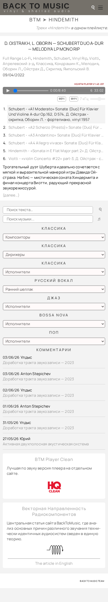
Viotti (94, 58)
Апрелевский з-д (18, 63)
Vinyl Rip (79, 58)
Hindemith (42, 58)
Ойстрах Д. (34, 69)
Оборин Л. (12, 69)
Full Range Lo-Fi (17, 58)
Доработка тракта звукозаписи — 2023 (38, 362)
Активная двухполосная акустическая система (46, 444)
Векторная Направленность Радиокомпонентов (54, 511)
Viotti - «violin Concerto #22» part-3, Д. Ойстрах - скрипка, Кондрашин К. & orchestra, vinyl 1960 (56, 158)
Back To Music (36, 6)
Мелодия (89, 63)
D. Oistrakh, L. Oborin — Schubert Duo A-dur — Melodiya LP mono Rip (54, 46)
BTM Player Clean (54, 459)
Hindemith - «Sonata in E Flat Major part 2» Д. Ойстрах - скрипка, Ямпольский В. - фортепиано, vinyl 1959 (56, 150)
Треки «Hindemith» (53, 27)
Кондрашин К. (67, 63)
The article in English (54, 563)
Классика (44, 63)
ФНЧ (74, 98)
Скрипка (53, 69)
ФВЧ (61, 98)
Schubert (62, 58)
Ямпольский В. (76, 69)
